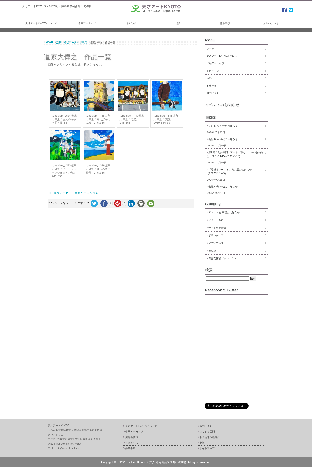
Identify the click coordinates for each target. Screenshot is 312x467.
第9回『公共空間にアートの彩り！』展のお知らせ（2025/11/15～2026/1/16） (235, 154)
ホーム (210, 48)
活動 (178, 23)
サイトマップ (207, 448)
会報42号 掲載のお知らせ (223, 139)
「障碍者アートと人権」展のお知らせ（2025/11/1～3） (229, 171)
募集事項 (225, 23)
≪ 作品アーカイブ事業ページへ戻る (73, 192)
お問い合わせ (270, 23)
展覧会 (212, 250)
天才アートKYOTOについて (41, 23)
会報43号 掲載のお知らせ (223, 126)
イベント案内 (216, 220)
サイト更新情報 (217, 227)
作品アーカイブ (87, 23)
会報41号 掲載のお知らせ (223, 186)
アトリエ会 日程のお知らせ (224, 212)
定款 (202, 442)
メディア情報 (216, 243)
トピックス (132, 23)
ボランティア (216, 235)
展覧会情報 (131, 437)
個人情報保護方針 (210, 437)
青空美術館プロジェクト (222, 258)
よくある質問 (207, 431)
